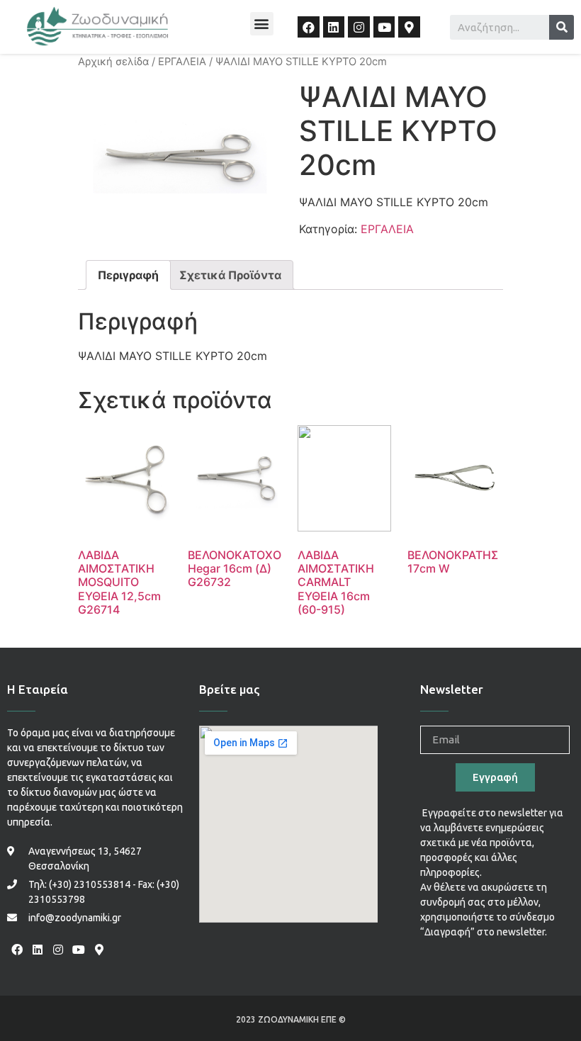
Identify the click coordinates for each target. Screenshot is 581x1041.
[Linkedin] (334, 27)
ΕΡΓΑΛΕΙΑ (182, 61)
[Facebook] (309, 27)
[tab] (128, 275)
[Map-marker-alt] (409, 27)
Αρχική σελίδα (113, 61)
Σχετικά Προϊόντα (230, 275)
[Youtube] (384, 27)
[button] (261, 23)
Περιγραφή (128, 275)
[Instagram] (359, 27)
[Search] (561, 27)
